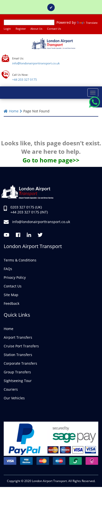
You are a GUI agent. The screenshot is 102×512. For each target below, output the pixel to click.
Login (7, 28)
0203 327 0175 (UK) (25, 207)
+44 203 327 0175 (24, 79)
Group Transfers (17, 372)
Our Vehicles (14, 398)
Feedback (11, 303)
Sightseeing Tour (18, 380)
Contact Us (54, 28)
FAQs (8, 268)
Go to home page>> (51, 160)
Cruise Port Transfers (21, 346)
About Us (36, 28)
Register (21, 28)
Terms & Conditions (20, 260)
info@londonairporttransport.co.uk (36, 63)
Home (14, 111)
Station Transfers (18, 354)
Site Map (11, 294)
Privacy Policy (15, 277)
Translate (92, 23)
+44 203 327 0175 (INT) (28, 212)
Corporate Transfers (20, 363)
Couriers (11, 389)
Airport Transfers (18, 337)
